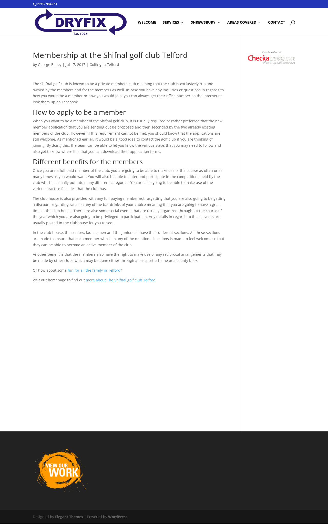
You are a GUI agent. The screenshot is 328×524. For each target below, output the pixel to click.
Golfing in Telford (104, 64)
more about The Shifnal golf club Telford (121, 280)
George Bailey (49, 64)
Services (171, 23)
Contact (276, 23)
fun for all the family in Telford (94, 270)
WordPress (117, 516)
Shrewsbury (203, 23)
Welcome (147, 23)
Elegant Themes (69, 516)
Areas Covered (241, 23)
